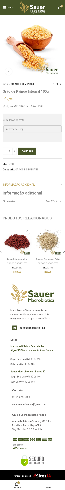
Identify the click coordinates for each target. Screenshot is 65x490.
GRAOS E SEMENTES (22, 84)
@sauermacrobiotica (32, 328)
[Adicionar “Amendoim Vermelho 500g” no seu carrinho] (27, 232)
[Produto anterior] (53, 84)
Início (5, 84)
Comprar (27, 151)
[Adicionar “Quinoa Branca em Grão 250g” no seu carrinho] (58, 232)
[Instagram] (14, 328)
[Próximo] (60, 84)
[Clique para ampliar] (8, 71)
